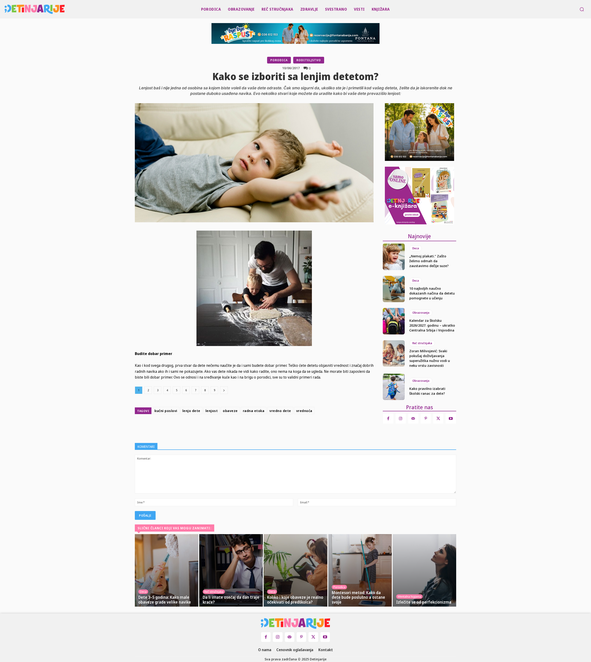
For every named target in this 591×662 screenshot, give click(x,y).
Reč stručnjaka (422, 343)
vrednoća (304, 410)
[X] (263, 427)
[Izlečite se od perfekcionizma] (424, 570)
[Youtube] (451, 418)
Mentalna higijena (409, 596)
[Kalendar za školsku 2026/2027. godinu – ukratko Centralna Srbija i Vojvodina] (394, 321)
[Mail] (413, 418)
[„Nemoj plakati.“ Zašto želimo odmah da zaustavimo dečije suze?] (394, 257)
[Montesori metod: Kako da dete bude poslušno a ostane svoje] (360, 570)
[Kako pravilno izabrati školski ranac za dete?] (394, 387)
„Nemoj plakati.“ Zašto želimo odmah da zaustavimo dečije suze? (429, 261)
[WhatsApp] (284, 427)
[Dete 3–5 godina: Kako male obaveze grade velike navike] (166, 570)
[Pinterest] (274, 427)
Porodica (279, 60)
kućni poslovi (165, 410)
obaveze (230, 410)
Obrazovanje (420, 313)
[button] (581, 9)
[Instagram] (401, 418)
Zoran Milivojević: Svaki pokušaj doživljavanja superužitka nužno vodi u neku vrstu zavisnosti (429, 358)
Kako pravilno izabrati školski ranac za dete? (427, 391)
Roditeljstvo (308, 60)
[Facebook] (253, 427)
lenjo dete (191, 410)
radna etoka (254, 410)
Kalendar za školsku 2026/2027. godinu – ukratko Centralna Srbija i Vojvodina (432, 325)
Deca (415, 248)
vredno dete (280, 410)
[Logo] (6, 9)
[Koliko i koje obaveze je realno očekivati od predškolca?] (295, 570)
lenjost (211, 410)
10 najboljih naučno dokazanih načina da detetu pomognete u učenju (432, 293)
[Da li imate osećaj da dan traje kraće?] (231, 570)
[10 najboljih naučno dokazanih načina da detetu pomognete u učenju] (394, 289)
